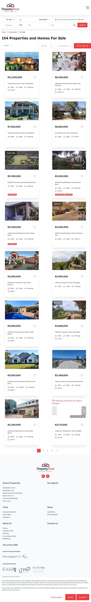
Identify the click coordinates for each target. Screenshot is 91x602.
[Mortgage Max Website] (15, 556)
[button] (36, 63)
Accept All (83, 597)
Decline (70, 597)
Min (29, 25)
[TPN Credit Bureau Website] (24, 570)
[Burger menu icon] (87, 7)
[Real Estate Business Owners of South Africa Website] (39, 570)
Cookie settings (56, 597)
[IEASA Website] (9, 570)
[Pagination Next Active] (11, 45)
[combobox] (70, 20)
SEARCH (82, 25)
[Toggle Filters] (74, 25)
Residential (13, 32)
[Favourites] (34, 77)
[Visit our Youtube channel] (47, 476)
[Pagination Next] (56, 450)
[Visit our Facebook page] (43, 476)
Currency (8, 25)
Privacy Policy (72, 584)
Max (52, 25)
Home (4, 32)
